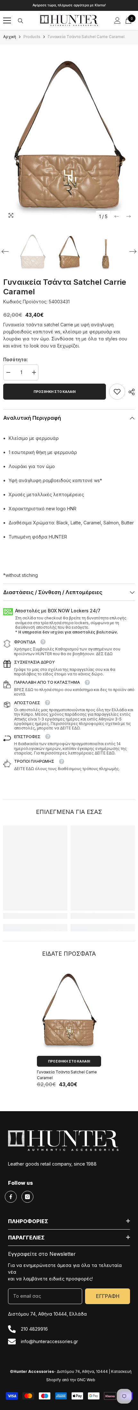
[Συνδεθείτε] (117, 20)
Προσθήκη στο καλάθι (55, 392)
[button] (116, 216)
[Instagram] (27, 1197)
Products (31, 36)
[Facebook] (11, 1197)
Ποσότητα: (15, 359)
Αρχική (9, 36)
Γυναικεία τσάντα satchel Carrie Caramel (67, 1075)
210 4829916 (34, 1329)
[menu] (7, 20)
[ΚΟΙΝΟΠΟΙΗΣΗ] (130, 392)
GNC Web (86, 1379)
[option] (69, 5)
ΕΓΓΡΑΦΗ (107, 1296)
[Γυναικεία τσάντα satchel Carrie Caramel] (69, 1010)
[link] (117, 392)
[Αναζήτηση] (20, 21)
